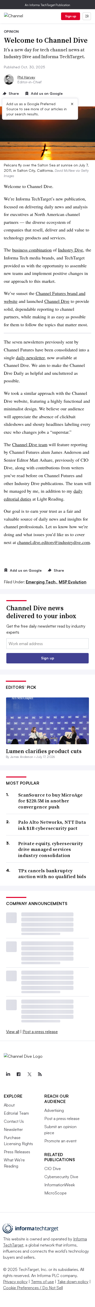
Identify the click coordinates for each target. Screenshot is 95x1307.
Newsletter (13, 1129)
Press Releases (17, 1151)
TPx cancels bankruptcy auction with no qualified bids (52, 874)
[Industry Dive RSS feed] (39, 1074)
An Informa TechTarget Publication (47, 5)
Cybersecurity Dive (61, 1176)
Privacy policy (15, 1281)
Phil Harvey (26, 77)
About (9, 1105)
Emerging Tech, (42, 581)
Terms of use (42, 1281)
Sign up (70, 16)
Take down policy (72, 1281)
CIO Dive (52, 1168)
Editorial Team (16, 1113)
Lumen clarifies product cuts (44, 751)
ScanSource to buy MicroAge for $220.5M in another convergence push (50, 801)
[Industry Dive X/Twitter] (29, 1074)
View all (12, 1031)
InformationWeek (59, 1184)
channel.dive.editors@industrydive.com (53, 542)
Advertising (54, 1110)
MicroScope (55, 1192)
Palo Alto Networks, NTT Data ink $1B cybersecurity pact (52, 825)
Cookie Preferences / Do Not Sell (33, 1287)
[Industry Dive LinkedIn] (8, 1074)
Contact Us (14, 1121)
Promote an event (60, 1140)
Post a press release (40, 1031)
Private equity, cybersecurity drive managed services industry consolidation (50, 849)
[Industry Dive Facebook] (18, 1074)
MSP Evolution (72, 581)
